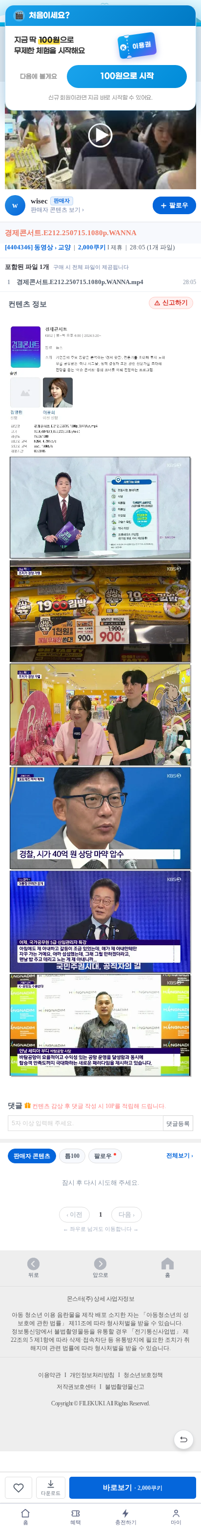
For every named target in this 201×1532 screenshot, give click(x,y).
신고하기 (175, 302)
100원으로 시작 (127, 76)
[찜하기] (18, 1488)
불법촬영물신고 (124, 1386)
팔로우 (103, 1156)
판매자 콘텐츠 (32, 1156)
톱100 (72, 1156)
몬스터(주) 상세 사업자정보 (101, 1298)
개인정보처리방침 (92, 1375)
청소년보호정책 (143, 1375)
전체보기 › (179, 1155)
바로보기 (132, 1487)
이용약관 (49, 1375)
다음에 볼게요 (38, 76)
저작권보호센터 (76, 1386)
